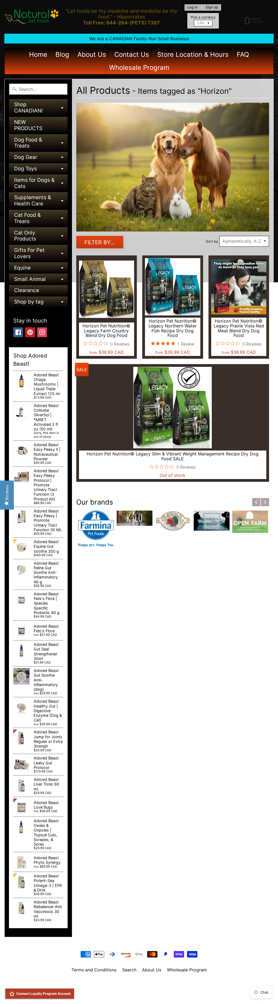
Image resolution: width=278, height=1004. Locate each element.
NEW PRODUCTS (28, 125)
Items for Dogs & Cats (41, 183)
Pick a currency (203, 17)
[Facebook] (18, 332)
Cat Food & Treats (41, 218)
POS (119, 993)
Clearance (26, 290)
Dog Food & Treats (41, 143)
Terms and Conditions (93, 969)
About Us (91, 54)
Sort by (212, 241)
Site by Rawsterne (139, 988)
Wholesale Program (139, 67)
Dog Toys (41, 169)
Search (129, 969)
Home (38, 54)
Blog (62, 54)
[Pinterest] (30, 332)
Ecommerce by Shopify (146, 993)
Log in (192, 7)
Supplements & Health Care (41, 201)
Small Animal (41, 280)
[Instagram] (42, 332)
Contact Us (131, 54)
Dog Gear (41, 158)
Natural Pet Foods (137, 984)
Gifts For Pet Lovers (41, 253)
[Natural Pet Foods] (31, 16)
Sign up (212, 7)
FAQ (243, 54)
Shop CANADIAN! (41, 108)
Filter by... (99, 242)
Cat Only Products (41, 236)
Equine (41, 269)
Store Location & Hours (193, 54)
